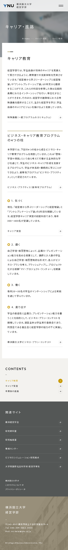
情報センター (11, 449)
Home (27, 39)
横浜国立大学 (11, 481)
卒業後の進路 (12, 391)
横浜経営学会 (12, 422)
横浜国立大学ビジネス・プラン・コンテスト (29, 342)
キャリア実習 (14, 231)
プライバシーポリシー (14, 489)
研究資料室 (11, 431)
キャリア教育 (11, 381)
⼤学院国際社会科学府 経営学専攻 (22, 466)
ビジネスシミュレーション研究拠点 (22, 457)
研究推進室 (11, 440)
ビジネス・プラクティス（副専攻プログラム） (29, 187)
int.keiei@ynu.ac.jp (21, 531)
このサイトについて (13, 485)
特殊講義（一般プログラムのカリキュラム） (29, 117)
